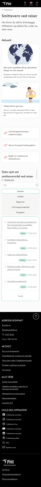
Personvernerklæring (9, 479)
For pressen (6, 370)
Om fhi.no (6, 469)
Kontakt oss (6, 325)
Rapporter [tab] (20, 202)
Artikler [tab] (20, 196)
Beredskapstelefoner (9, 330)
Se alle (20, 296)
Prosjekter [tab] (20, 212)
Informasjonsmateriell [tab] (20, 207)
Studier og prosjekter (10, 382)
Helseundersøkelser (9, 398)
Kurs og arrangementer (10, 351)
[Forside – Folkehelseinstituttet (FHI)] (6, 3)
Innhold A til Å (7, 403)
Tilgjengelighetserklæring (11, 474)
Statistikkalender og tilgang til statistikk (16, 356)
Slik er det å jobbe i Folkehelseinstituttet (17, 360)
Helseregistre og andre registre (13, 393)
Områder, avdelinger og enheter (14, 365)
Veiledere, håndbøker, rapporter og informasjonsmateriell (15, 387)
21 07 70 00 (9, 334)
